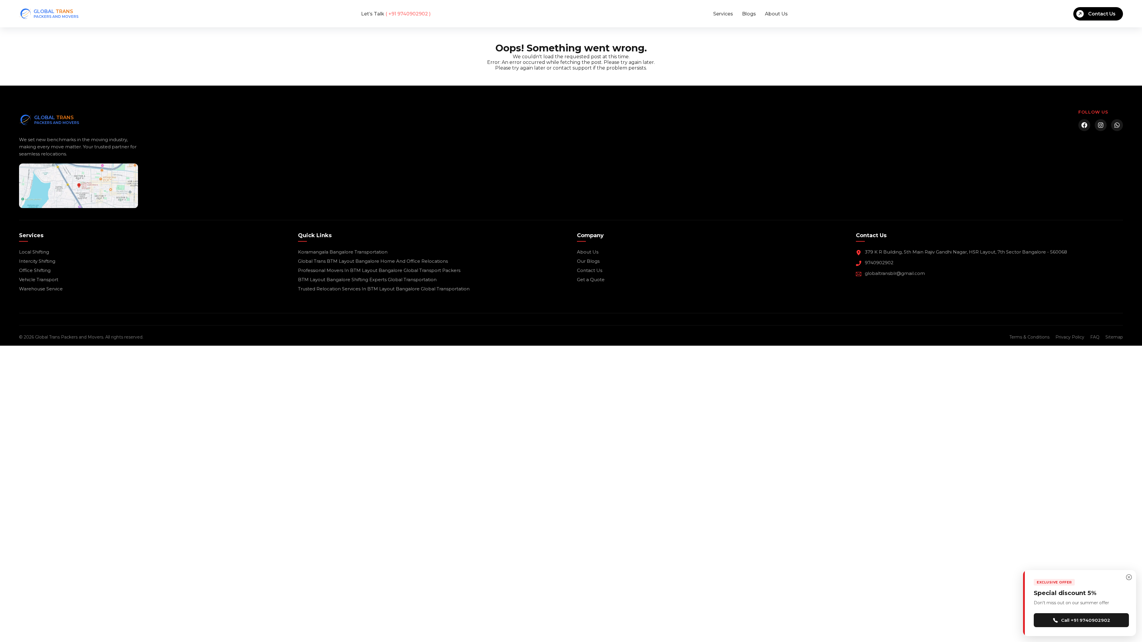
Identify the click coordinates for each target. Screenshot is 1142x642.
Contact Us (1102, 14)
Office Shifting (35, 270)
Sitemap (1114, 337)
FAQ (1094, 337)
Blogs (749, 14)
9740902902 (879, 262)
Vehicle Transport (38, 279)
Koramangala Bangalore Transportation (343, 252)
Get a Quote (591, 279)
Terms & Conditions (1029, 337)
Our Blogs (588, 261)
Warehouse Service (41, 289)
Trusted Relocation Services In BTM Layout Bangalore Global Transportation (384, 289)
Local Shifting (34, 252)
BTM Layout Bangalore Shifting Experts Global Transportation (367, 279)
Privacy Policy (1069, 337)
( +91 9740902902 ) (396, 14)
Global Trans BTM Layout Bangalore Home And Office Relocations (373, 261)
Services (723, 14)
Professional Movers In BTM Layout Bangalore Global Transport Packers (379, 270)
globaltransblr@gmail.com (895, 273)
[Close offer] (1128, 577)
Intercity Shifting (37, 261)
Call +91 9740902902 (1085, 620)
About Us (776, 14)
